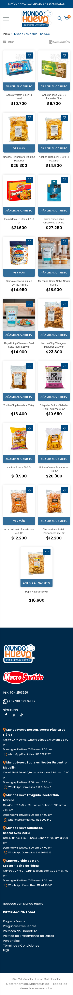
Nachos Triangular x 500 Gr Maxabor (54, 159)
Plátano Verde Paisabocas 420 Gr (54, 469)
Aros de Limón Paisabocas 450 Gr (19, 531)
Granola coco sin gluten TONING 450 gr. (19, 283)
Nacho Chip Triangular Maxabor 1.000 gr (54, 345)
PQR (6, 950)
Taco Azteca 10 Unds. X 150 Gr (19, 221)
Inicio (6, 34)
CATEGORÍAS (61, 42)
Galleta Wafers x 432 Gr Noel (19, 97)
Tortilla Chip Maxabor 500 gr (19, 405)
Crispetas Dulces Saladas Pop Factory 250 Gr (54, 407)
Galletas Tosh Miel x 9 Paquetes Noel (54, 97)
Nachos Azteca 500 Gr (19, 467)
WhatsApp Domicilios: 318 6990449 (29, 819)
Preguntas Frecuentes (19, 926)
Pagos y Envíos (14, 921)
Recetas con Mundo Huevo (23, 903)
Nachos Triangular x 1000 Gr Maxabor (19, 159)
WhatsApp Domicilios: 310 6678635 (30, 852)
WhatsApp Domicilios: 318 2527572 (29, 787)
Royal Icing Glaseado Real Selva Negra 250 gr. (19, 345)
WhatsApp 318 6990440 (30, 885)
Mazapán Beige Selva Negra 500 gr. (54, 283)
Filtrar (10, 42)
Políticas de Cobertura (20, 931)
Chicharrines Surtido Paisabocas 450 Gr (54, 531)
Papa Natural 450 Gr (36, 591)
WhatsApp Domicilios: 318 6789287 (29, 754)
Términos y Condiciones (21, 945)
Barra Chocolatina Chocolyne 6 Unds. (53, 221)
